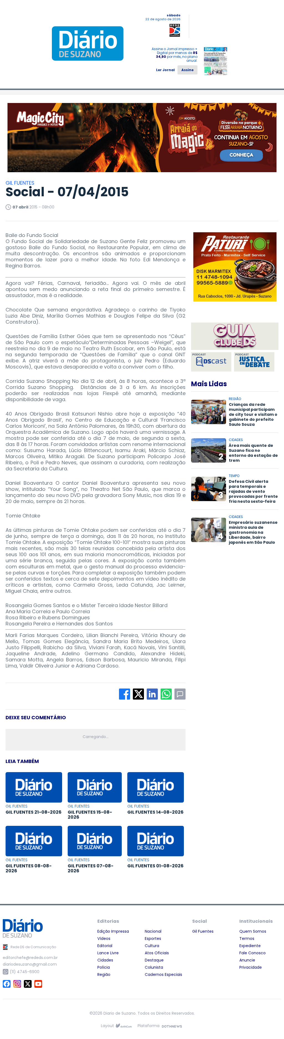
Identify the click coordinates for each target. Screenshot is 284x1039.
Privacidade (250, 967)
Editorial (104, 945)
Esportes (153, 938)
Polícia (103, 967)
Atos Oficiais (157, 953)
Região (103, 974)
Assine (187, 70)
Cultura (152, 945)
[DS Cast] (211, 362)
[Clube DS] (234, 337)
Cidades (105, 960)
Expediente (250, 945)
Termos (246, 938)
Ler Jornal (165, 70)
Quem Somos (252, 931)
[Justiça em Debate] (254, 362)
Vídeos (103, 938)
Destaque (154, 960)
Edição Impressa (113, 931)
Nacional (153, 931)
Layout (107, 1025)
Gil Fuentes (203, 931)
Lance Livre (108, 953)
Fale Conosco (252, 953)
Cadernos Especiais (163, 974)
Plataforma (148, 1025)
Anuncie (247, 960)
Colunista (154, 967)
